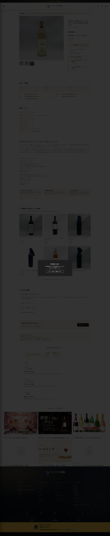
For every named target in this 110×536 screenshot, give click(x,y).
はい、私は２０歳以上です (55, 271)
